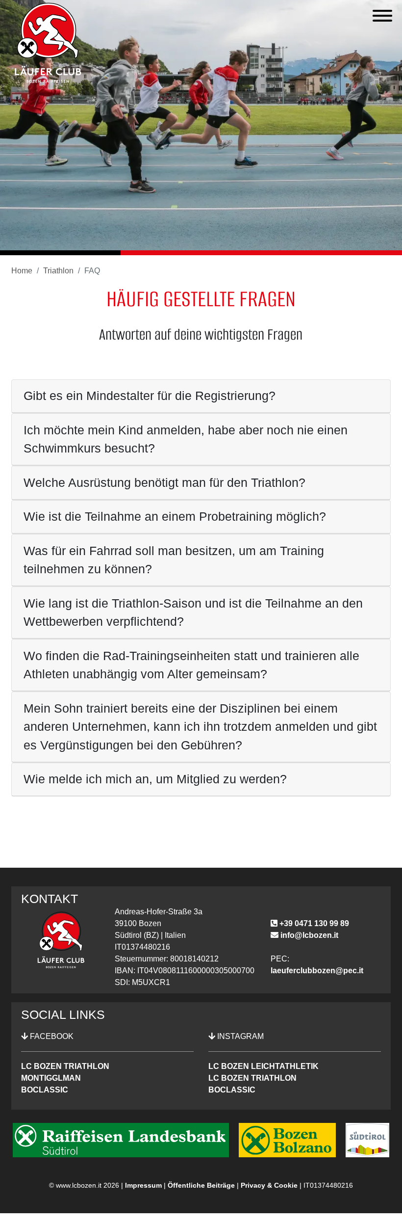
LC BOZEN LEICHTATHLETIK (263, 1066)
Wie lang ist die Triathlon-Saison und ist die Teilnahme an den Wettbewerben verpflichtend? (193, 612)
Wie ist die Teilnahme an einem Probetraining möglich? (175, 516)
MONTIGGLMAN (51, 1078)
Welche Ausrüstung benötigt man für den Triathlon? (164, 482)
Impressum (143, 1185)
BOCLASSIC (44, 1090)
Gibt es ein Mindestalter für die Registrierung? (150, 395)
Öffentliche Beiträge (201, 1185)
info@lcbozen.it (308, 935)
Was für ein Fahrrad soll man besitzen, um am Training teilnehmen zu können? (174, 560)
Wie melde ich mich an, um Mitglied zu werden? (155, 779)
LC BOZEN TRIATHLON (65, 1066)
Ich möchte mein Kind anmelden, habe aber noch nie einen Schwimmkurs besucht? (186, 439)
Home (21, 270)
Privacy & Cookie (269, 1185)
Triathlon (58, 270)
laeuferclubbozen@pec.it (317, 970)
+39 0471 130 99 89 (313, 923)
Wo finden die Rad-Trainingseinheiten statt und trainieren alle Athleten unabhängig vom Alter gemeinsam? (191, 665)
